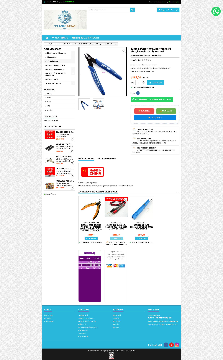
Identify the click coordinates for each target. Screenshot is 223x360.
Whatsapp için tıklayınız (159, 317)
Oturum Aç (161, 2)
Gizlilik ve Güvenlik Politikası (87, 327)
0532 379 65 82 (173, 324)
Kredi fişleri (117, 321)
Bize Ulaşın (153, 310)
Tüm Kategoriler (60, 38)
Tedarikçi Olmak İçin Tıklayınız (85, 38)
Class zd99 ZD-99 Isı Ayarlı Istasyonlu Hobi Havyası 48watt (65, 132)
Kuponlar (116, 327)
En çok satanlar (49, 321)
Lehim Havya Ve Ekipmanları (56, 53)
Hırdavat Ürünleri (51, 61)
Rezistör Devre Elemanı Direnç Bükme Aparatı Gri (141, 227)
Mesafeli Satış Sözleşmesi (87, 321)
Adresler (116, 324)
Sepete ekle (155, 83)
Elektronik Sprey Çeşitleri (55, 65)
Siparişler (116, 318)
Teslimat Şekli (83, 315)
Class (49, 102)
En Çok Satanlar (52, 126)
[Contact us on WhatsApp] (216, 11)
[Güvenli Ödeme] (50, 194)
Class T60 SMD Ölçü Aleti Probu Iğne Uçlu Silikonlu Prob (116, 227)
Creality (49, 110)
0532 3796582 (69, 2)
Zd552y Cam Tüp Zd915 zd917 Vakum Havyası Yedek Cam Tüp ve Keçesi (65, 156)
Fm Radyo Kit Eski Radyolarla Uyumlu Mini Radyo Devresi (65, 181)
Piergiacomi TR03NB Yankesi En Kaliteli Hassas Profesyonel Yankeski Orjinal (91, 228)
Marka (154, 55)
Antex (49, 93)
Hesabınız (118, 310)
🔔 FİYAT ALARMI (166, 111)
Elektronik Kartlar (52, 79)
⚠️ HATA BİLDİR (144, 111)
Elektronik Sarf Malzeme (54, 69)
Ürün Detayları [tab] (86, 159)
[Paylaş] (138, 93)
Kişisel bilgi (117, 315)
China (49, 97)
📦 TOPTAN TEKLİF (155, 117)
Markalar (49, 89)
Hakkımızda (82, 324)
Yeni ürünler (47, 318)
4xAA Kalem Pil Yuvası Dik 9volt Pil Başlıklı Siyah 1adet (65, 144)
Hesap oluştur (174, 2)
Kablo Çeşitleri (51, 57)
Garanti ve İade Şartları (86, 318)
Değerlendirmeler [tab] (106, 159)
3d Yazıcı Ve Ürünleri (53, 83)
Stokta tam (82, 186)
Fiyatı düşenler (48, 315)
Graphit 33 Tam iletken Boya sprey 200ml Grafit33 (65, 169)
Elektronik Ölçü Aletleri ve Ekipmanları (55, 74)
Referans (134, 55)
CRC (48, 106)
